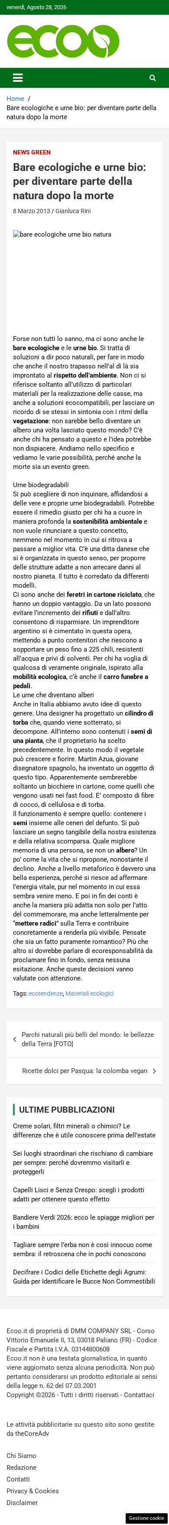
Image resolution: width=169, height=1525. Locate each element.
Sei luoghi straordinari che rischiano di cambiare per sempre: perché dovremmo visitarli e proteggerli (83, 1163)
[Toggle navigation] (17, 78)
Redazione (21, 1467)
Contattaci (139, 1395)
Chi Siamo (21, 1456)
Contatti (18, 1479)
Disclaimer (22, 1503)
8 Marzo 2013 (31, 210)
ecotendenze (46, 993)
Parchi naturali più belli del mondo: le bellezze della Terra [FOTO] (88, 1039)
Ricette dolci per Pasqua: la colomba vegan (84, 1071)
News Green (32, 152)
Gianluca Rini (73, 210)
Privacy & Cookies (32, 1491)
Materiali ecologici (89, 993)
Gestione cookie (146, 1518)
